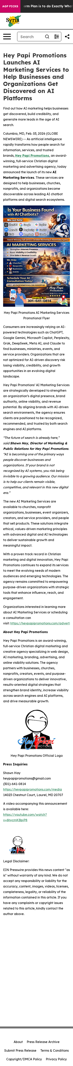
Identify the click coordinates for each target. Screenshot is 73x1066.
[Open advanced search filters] (56, 36)
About (18, 1042)
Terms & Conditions (54, 1050)
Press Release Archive (43, 1042)
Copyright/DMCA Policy (24, 1059)
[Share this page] (67, 37)
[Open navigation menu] (7, 37)
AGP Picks (10, 6)
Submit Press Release (20, 1050)
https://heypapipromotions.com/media (32, 789)
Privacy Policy (56, 1059)
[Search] (47, 36)
